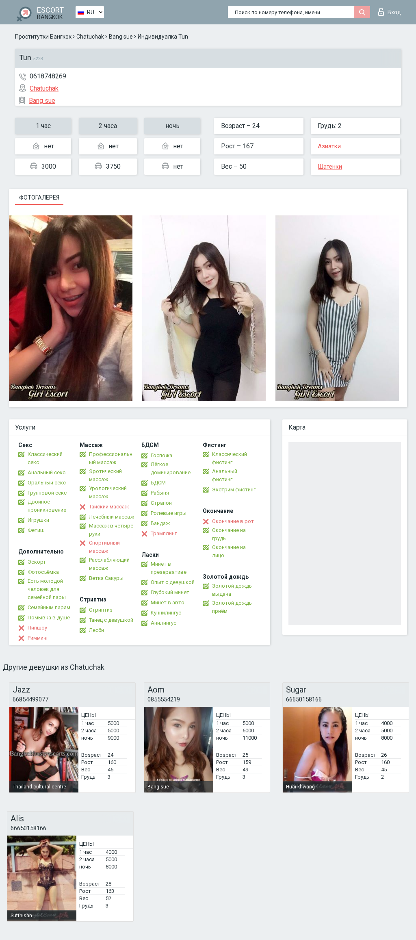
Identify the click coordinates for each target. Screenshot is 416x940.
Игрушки (38, 520)
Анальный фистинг (224, 475)
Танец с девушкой (111, 620)
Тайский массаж (109, 507)
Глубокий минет (170, 592)
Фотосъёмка (43, 572)
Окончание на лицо (229, 551)
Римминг (38, 638)
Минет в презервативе (168, 568)
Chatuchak (90, 36)
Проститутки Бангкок (43, 36)
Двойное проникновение (47, 506)
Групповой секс (47, 493)
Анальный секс (46, 472)
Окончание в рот (233, 521)
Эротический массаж (105, 475)
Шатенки (330, 166)
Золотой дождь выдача (232, 590)
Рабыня (160, 493)
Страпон (161, 503)
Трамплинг (164, 533)
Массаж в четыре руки (111, 530)
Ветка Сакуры (106, 578)
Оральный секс (47, 483)
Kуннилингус (166, 613)
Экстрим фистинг (234, 489)
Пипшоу (37, 628)
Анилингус (163, 623)
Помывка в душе (49, 617)
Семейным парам (49, 607)
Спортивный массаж (104, 547)
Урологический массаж (108, 492)
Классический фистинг (229, 458)
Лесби (96, 630)
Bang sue (121, 36)
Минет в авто (167, 602)
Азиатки (329, 146)
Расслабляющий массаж (109, 564)
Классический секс (45, 458)
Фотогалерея (39, 197)
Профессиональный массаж (110, 458)
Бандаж (160, 523)
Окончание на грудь (229, 534)
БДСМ (158, 483)
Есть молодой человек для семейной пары (47, 589)
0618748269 (48, 76)
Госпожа (161, 455)
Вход (394, 12)
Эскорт (37, 562)
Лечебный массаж (111, 517)
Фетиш (36, 530)
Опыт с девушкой (173, 582)
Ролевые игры (168, 513)
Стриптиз (101, 610)
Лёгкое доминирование (171, 468)
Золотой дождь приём (232, 607)
